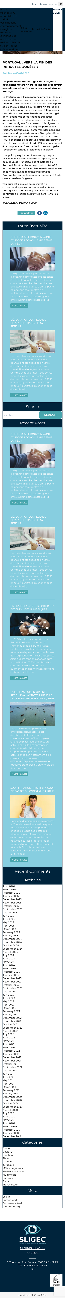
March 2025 (9, 928)
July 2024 (8, 955)
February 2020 (11, 1129)
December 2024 (12, 938)
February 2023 (11, 1011)
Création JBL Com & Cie (32, 1295)
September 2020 (13, 1106)
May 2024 (8, 961)
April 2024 (9, 965)
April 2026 (9, 886)
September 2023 (12, 988)
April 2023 (9, 1004)
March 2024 (10, 968)
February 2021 (11, 1090)
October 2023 (11, 984)
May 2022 (8, 1040)
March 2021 (9, 1086)
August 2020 (10, 1109)
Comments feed (12, 1203)
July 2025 (8, 915)
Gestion (7, 1161)
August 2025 (10, 912)
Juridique (8, 1164)
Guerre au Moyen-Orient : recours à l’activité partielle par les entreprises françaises (32, 695)
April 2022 (9, 1044)
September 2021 (12, 1067)
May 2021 (8, 1080)
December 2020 (12, 1096)
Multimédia (9, 1174)
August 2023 (10, 991)
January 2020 (11, 1133)
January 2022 (11, 1054)
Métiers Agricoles (13, 1168)
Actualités (37, 29)
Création (8, 1154)
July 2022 (8, 1034)
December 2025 (12, 899)
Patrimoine (9, 1178)
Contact (48, 29)
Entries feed (10, 1199)
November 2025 (12, 902)
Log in (6, 1196)
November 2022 (12, 1021)
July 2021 (8, 1073)
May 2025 (8, 922)
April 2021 (8, 1083)
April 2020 (9, 1123)
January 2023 (10, 1014)
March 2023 (9, 1007)
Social (6, 1181)
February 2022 (11, 1050)
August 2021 (10, 1070)
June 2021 (8, 1077)
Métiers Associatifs (13, 1171)
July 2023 (8, 994)
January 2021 (10, 1093)
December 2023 (12, 978)
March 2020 (10, 1126)
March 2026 (10, 889)
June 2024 (9, 958)
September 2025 (12, 909)
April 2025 (9, 925)
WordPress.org (11, 1206)
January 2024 (11, 975)
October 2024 (11, 945)
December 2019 (12, 1136)
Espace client (57, 11)
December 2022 (12, 1017)
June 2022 (9, 1037)
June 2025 (9, 919)
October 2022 (11, 1024)
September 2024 (13, 948)
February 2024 (11, 971)
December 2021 (12, 1057)
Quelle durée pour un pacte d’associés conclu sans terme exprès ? (31, 240)
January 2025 (10, 935)
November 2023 (12, 981)
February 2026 (11, 892)
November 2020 (12, 1100)
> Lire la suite (19, 305)
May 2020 (8, 1119)
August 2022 (10, 1030)
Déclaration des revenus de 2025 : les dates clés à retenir (28, 323)
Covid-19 (7, 1151)
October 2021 (10, 1063)
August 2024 (10, 951)
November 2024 (12, 942)
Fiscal (6, 1158)
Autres (6, 1148)
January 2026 (11, 896)
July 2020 (8, 1113)
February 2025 (11, 932)
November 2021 (12, 1060)
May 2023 (8, 1001)
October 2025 (11, 905)
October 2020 (11, 1103)
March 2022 (10, 1047)
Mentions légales (32, 1247)
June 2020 (9, 1116)
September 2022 (12, 1027)
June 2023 (9, 998)
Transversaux (10, 1184)
